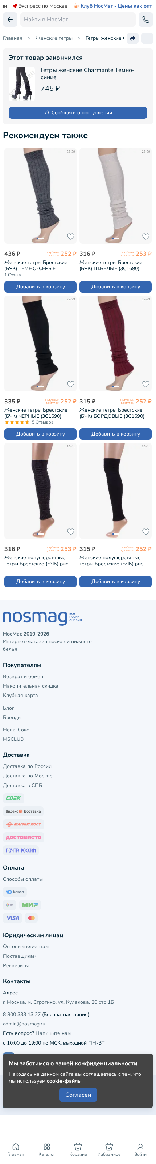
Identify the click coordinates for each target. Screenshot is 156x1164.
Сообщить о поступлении (82, 112)
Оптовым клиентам (26, 946)
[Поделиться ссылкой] (133, 38)
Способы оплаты (23, 879)
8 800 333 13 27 (22, 1014)
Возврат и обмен (23, 676)
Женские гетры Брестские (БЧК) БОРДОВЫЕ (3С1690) (111, 413)
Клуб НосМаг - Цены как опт (116, 6)
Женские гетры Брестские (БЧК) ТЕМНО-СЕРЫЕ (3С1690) (35, 265)
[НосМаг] (78, 619)
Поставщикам (19, 956)
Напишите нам (53, 1033)
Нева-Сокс (16, 729)
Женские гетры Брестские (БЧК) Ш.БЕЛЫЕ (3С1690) (111, 265)
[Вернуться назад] (10, 19)
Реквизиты (16, 965)
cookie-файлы (64, 1081)
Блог (8, 708)
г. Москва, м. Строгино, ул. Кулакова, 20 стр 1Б (58, 1002)
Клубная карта (20, 695)
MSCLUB (13, 739)
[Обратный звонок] (146, 19)
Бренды (12, 717)
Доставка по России (27, 766)
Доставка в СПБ (22, 785)
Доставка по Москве (28, 775)
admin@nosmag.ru (24, 1023)
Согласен (78, 1095)
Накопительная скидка (30, 686)
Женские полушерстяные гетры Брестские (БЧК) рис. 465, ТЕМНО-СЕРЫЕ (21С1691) (36, 560)
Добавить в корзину (40, 286)
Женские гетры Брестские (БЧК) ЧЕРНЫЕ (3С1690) (35, 413)
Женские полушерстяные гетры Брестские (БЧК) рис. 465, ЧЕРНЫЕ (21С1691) (111, 560)
